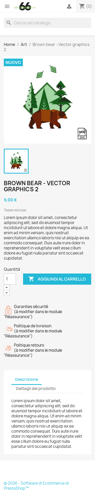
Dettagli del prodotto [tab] (36, 388)
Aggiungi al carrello (57, 279)
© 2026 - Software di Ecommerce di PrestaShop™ (36, 486)
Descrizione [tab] (26, 379)
